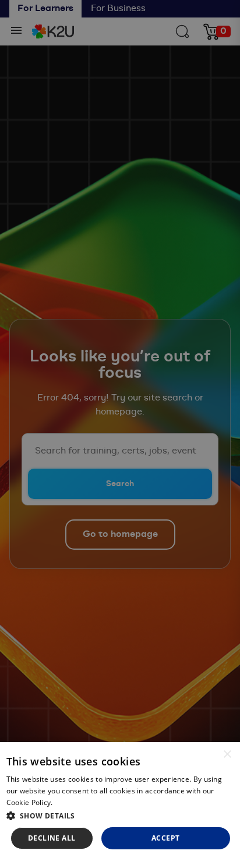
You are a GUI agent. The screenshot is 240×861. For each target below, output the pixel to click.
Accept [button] (165, 838)
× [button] (227, 754)
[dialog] (120, 801)
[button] (120, 816)
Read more (73, 802)
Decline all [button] (51, 838)
